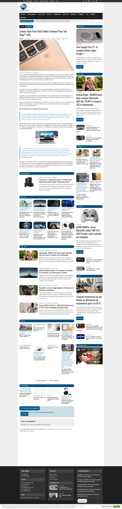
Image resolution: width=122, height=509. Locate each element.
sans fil (48, 38)
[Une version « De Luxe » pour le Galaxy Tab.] (39, 394)
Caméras (63, 355)
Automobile (81, 14)
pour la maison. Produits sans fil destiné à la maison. (67, 363)
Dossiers (93, 14)
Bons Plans (23, 17)
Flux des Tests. (24, 486)
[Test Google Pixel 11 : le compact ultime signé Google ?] (89, 42)
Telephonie (22, 14)
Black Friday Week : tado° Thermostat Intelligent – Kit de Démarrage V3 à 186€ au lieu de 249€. (67, 337)
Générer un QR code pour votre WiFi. (30, 497)
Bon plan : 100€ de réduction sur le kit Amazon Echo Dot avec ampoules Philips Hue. (39, 358)
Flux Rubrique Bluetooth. (27, 487)
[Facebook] (84, 1)
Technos (36, 1)
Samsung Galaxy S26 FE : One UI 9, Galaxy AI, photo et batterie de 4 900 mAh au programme (25, 215)
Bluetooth (43, 208)
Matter (96, 182)
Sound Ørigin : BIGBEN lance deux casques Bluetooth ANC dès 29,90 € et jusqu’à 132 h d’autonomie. (55, 254)
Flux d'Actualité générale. (27, 482)
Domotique (73, 14)
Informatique (57, 14)
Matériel (78, 184)
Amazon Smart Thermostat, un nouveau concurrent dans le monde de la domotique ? (53, 335)
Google (40, 231)
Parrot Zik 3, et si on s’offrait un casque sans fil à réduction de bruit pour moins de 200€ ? (67, 401)
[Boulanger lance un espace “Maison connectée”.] (25, 330)
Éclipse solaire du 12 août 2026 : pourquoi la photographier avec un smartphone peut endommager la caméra (52, 234)
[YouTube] (94, 1)
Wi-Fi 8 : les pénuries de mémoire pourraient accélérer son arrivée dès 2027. (94, 338)
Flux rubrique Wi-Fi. (26, 491)
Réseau (79, 276)
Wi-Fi (34, 326)
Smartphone (23, 197)
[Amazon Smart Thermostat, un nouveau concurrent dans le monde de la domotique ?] (53, 330)
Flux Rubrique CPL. (25, 489)
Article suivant (53, 380)
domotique (23, 321)
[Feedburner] (99, 1)
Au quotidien (28, 331)
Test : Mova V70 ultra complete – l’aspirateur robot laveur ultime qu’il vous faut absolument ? (82, 197)
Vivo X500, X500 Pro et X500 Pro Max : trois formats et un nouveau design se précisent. (24, 235)
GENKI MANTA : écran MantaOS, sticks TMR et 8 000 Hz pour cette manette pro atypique (88, 232)
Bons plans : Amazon (44, 1)
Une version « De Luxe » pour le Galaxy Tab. (39, 398)
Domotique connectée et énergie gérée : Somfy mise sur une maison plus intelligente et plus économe (82, 162)
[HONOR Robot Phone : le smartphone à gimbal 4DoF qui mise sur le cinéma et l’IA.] (53, 206)
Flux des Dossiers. (25, 484)
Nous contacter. (53, 474)
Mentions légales (54, 479)
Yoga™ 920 (64, 38)
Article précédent (41, 380)
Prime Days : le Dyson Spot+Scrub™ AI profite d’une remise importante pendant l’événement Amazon (55, 180)
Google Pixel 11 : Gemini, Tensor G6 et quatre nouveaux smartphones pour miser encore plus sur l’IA (39, 237)
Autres (21, 391)
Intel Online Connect (30, 38)
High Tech (49, 14)
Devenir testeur (25, 476)
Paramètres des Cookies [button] (107, 506)
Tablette (53, 38)
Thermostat (67, 333)
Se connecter (24, 474)
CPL (48, 395)
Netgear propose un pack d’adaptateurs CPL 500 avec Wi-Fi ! (53, 399)
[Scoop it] (101, 1)
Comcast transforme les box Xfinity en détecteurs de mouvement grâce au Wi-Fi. (89, 300)
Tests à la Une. (81, 26)
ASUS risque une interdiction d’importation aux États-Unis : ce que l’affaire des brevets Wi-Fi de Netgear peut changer (89, 328)
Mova (82, 184)
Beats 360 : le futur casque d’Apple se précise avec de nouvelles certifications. (56, 289)
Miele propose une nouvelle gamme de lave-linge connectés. (39, 329)
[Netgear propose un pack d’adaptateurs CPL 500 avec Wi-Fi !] (53, 394)
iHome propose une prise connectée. (52, 347)
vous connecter (31, 424)
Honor (39, 209)
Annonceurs (52, 477)
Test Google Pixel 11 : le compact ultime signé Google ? (87, 50)
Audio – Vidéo (41, 14)
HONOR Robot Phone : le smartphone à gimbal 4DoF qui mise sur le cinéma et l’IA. (53, 215)
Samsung (26, 209)
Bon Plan (41, 352)
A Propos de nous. (54, 476)
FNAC (57, 1)
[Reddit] (91, 1)
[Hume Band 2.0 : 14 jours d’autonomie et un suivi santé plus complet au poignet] (80, 261)
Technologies (85, 191)
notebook (43, 38)
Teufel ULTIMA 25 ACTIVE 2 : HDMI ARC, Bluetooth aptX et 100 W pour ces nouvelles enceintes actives (56, 306)
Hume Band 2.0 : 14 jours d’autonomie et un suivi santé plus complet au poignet (94, 261)
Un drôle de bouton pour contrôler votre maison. (24, 347)
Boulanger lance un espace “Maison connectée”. (25, 335)
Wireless (58, 38)
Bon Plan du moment (25, 173)
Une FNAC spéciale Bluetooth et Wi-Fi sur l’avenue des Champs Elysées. (25, 394)
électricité (36, 352)
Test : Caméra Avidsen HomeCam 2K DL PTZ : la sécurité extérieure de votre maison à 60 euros (67, 371)
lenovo (38, 38)
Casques (35, 209)
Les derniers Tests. (54, 483)
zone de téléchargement (27, 1)
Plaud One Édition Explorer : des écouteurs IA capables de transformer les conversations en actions (39, 215)
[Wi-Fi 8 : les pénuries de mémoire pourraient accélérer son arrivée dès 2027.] (80, 338)
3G (19, 388)
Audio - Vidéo (36, 208)
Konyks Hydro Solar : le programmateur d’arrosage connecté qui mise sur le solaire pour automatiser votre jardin (96, 165)
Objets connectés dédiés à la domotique (66, 359)
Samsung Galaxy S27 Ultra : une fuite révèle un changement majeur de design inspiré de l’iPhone (67, 215)
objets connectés (32, 14)
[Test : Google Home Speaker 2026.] (53, 496)
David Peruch (28, 72)
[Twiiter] (86, 1)
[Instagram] (89, 1)
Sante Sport (65, 14)
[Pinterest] (96, 1)
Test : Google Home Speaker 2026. (65, 496)
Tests (87, 14)
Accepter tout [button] (116, 506)
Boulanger (52, 1)
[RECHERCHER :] (95, 21)
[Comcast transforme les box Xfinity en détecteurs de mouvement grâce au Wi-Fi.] (89, 292)
